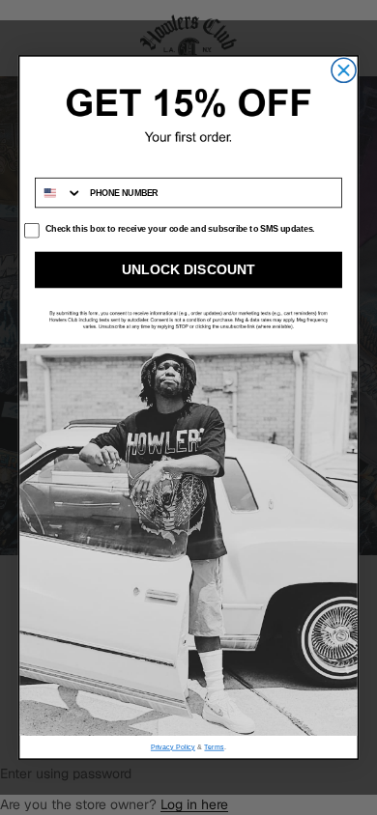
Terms (213, 747)
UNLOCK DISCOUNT (188, 270)
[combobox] (59, 193)
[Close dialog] (344, 70)
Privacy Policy (173, 747)
